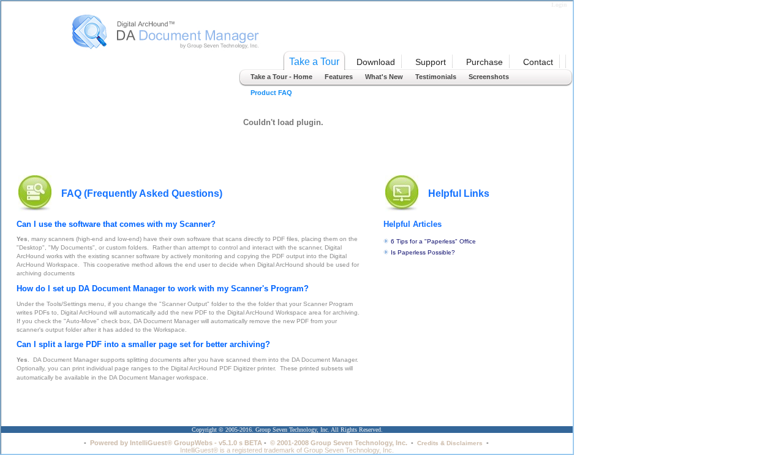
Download (375, 62)
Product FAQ (271, 92)
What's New (384, 76)
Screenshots (489, 76)
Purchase (484, 62)
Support (430, 62)
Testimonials (435, 76)
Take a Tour (314, 61)
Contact (538, 62)
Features (339, 76)
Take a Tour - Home (281, 76)
